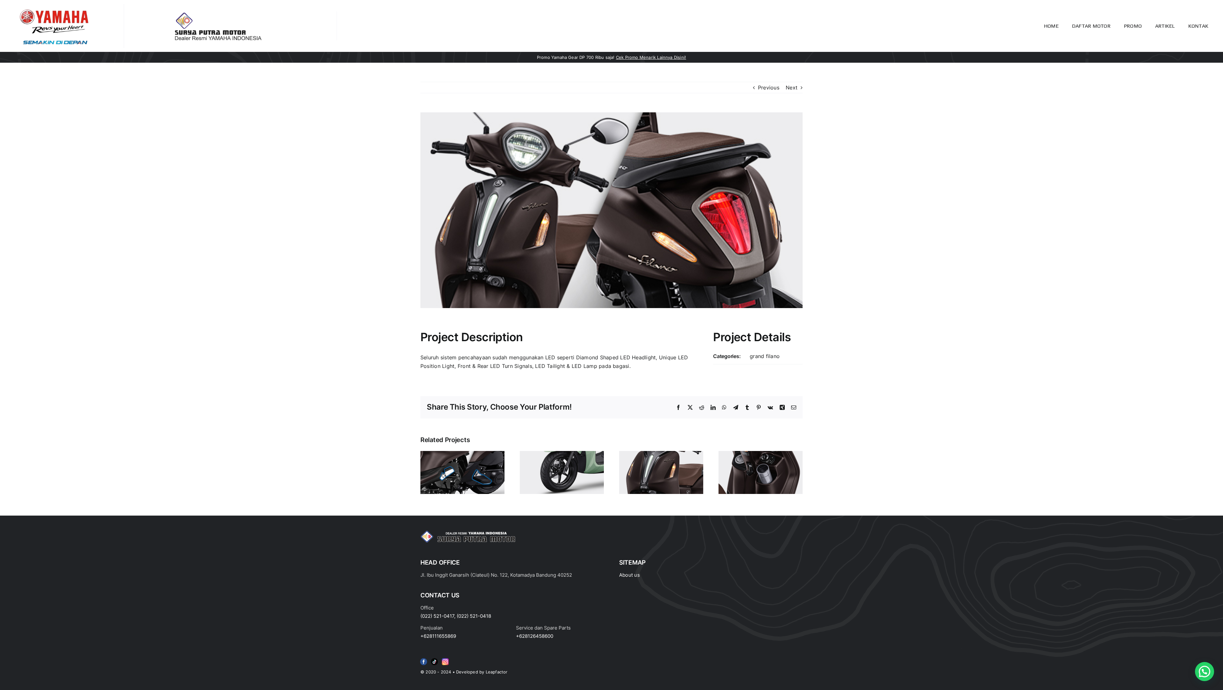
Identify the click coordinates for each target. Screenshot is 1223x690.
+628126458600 (534, 636)
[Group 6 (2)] (445, 659)
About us (629, 575)
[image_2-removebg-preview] (54, 6)
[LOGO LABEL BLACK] (216, 14)
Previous (768, 87)
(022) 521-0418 (474, 616)
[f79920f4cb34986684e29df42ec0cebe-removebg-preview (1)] (423, 659)
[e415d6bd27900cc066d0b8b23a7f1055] (434, 659)
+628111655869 (438, 636)
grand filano (765, 356)
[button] (1204, 671)
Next (791, 87)
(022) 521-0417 (437, 616)
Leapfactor (497, 671)
